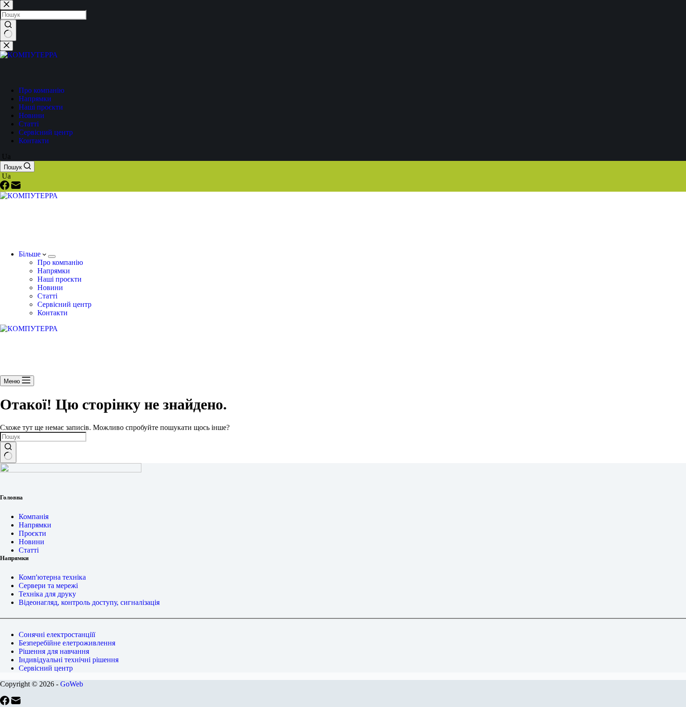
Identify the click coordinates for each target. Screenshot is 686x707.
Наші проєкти (59, 279)
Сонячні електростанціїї (57, 634)
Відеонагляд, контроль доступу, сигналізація (89, 602)
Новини (50, 287)
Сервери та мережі (48, 585)
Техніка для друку (47, 594)
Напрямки (53, 271)
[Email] (16, 187)
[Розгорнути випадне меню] (52, 256)
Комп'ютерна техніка (52, 577)
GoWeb (71, 684)
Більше (30, 254)
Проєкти (32, 533)
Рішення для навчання (54, 651)
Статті (47, 296)
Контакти (52, 313)
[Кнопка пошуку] (8, 452)
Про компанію (60, 262)
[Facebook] (5, 187)
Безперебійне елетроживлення (67, 643)
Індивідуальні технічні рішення (69, 660)
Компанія (34, 516)
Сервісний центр (64, 304)
